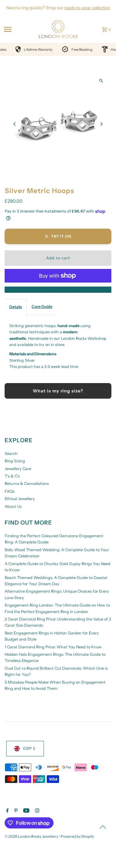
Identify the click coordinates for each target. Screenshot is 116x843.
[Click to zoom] (101, 81)
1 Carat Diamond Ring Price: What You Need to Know (53, 647)
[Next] (101, 124)
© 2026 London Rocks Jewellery (32, 836)
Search (11, 453)
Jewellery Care (18, 468)
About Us (13, 506)
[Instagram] (36, 811)
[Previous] (15, 124)
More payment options (58, 289)
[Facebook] (7, 811)
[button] (58, 236)
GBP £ (29, 748)
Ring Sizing (15, 461)
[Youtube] (25, 811)
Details (15, 307)
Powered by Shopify (77, 836)
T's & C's (12, 476)
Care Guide (42, 306)
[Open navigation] (17, 29)
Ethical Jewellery (20, 498)
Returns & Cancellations (27, 483)
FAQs (10, 491)
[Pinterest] (15, 811)
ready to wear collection (87, 8)
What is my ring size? (58, 391)
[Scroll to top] (103, 827)
